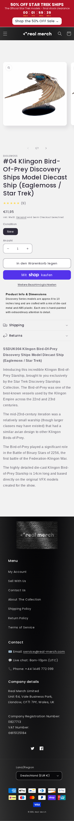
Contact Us (17, 590)
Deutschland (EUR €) (35, 775)
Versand (21, 217)
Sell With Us (17, 581)
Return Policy (18, 618)
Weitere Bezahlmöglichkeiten (37, 284)
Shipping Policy (19, 609)
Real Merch (40, 812)
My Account (17, 572)
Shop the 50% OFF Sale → (37, 21)
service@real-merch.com (44, 651)
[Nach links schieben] (27, 148)
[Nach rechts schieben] (46, 148)
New (10, 232)
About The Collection (24, 599)
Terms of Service (21, 627)
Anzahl (8, 240)
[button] (5, 33)
